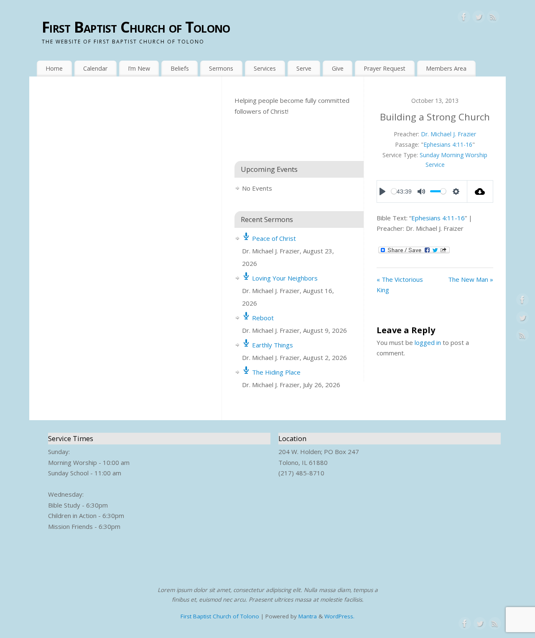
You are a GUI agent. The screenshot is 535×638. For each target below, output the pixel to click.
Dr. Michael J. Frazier (448, 134)
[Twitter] (478, 18)
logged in (428, 342)
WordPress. (339, 616)
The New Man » (470, 279)
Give (338, 68)
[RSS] (493, 18)
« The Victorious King (400, 284)
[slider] (394, 191)
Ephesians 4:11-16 (447, 144)
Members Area (446, 68)
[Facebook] (464, 18)
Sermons (221, 68)
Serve (303, 68)
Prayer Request (384, 68)
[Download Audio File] (480, 191)
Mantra (307, 616)
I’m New (139, 68)
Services (265, 68)
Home (54, 68)
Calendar (95, 68)
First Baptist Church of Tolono (136, 27)
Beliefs (180, 68)
